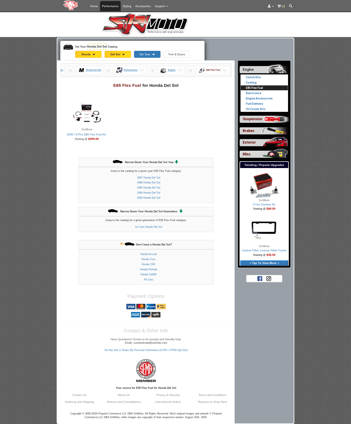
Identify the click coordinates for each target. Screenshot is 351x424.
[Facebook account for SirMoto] (259, 278)
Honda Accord (148, 254)
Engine (248, 70)
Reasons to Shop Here (212, 401)
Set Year (145, 54)
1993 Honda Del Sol (148, 197)
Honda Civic (148, 259)
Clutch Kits (253, 77)
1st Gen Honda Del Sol (148, 226)
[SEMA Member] (146, 370)
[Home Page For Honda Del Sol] (71, 5)
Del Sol (115, 54)
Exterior (249, 142)
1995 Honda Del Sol (148, 187)
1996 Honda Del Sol (148, 182)
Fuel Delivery (254, 103)
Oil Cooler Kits (255, 109)
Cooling (251, 82)
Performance (110, 6)
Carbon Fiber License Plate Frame (264, 250)
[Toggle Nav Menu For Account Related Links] (270, 6)
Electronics (253, 93)
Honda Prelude (148, 269)
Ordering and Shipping (79, 401)
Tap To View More (264, 263)
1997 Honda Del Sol (148, 177)
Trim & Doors (176, 54)
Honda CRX (148, 264)
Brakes (248, 131)
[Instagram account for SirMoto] (268, 278)
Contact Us (79, 395)
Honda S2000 (148, 274)
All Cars (148, 279)
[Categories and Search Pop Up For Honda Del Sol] (290, 6)
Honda (86, 54)
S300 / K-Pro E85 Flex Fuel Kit (86, 134)
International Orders (168, 401)
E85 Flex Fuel (254, 87)
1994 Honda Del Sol (148, 192)
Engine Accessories (259, 98)
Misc (247, 154)
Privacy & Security (168, 395)
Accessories (143, 6)
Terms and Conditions (212, 395)
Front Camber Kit (264, 204)
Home (94, 6)
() (283, 6)
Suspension (252, 119)
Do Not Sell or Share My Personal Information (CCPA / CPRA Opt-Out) (146, 350)
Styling (127, 6)
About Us (124, 395)
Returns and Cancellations (124, 401)
